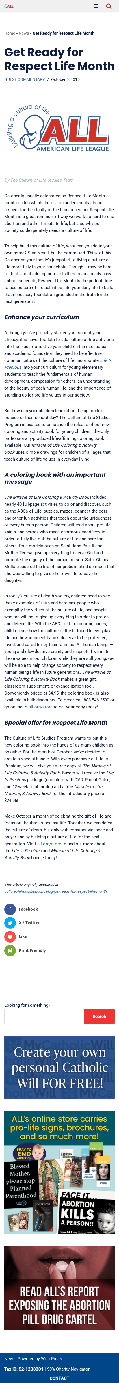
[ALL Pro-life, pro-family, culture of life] (9, 6)
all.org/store (41, 707)
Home (9, 33)
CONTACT (59, 1378)
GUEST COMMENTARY (24, 79)
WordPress (51, 1358)
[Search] (109, 6)
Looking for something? (27, 1005)
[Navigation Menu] (96, 6)
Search (99, 1016)
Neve (9, 1358)
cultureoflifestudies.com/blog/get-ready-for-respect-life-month (55, 891)
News (24, 33)
